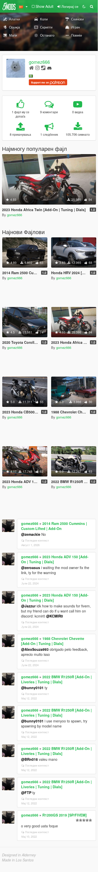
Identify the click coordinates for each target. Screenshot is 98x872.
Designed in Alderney (19, 854)
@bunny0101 (32, 687)
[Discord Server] (49, 67)
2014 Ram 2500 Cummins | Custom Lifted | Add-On (54, 526)
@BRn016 (29, 759)
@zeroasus (30, 567)
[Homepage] (31, 67)
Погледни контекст (37, 540)
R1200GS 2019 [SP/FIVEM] (64, 815)
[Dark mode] (83, 6)
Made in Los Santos (18, 859)
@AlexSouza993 (35, 649)
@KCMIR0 (54, 615)
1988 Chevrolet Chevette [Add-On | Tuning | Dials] (52, 641)
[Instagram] (37, 67)
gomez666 (39, 62)
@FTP (26, 792)
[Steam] (43, 67)
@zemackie (30, 534)
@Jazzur (28, 605)
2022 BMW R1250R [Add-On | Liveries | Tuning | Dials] (56, 679)
